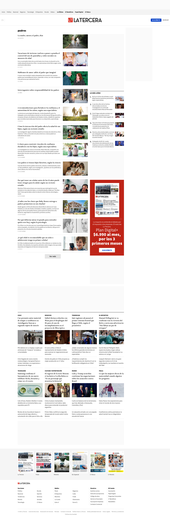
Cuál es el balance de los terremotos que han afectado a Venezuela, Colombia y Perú (84, 403)
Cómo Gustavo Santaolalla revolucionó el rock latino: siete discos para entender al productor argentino (56, 404)
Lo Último (60, 12)
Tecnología (30, 12)
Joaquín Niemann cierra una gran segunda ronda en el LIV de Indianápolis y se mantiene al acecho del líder (111, 362)
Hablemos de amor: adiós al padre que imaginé (37, 72)
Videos (53, 12)
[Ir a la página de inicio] (85, 20)
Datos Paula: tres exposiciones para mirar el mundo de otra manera (110, 402)
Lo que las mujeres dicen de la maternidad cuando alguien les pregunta (111, 376)
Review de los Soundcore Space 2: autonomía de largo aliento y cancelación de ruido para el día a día (30, 414)
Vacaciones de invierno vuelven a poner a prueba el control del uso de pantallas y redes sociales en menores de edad (39, 56)
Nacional (15, 12)
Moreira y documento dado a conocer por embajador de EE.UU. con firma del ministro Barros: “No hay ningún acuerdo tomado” (103, 134)
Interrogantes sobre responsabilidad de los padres (38, 90)
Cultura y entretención (53, 371)
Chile (19, 315)
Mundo (47, 12)
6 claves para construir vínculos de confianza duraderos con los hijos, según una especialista (37, 145)
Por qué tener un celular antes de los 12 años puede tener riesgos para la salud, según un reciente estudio (38, 183)
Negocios (23, 12)
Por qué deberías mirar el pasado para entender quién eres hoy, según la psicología (37, 221)
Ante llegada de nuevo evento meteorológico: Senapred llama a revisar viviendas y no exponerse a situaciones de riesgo (29, 362)
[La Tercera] (26, 473)
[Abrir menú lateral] (3, 20)
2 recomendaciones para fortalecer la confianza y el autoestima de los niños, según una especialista (39, 109)
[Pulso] (44, 473)
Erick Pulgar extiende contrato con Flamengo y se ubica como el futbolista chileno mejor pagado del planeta (102, 116)
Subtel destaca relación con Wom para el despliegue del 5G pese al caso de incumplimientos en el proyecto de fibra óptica (56, 323)
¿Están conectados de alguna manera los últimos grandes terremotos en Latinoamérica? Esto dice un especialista (84, 351)
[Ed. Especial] (80, 473)
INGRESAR (166, 20)
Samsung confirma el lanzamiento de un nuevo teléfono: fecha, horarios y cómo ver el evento (28, 377)
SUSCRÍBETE (107, 250)
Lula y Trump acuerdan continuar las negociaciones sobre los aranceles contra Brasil (83, 377)
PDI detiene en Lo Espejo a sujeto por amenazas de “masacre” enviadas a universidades (30, 350)
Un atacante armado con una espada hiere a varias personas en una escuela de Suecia (84, 414)
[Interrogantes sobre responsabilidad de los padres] (75, 96)
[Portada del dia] (107, 216)
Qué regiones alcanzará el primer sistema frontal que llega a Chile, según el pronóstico (83, 322)
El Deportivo (39, 12)
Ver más (52, 256)
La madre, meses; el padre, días (30, 36)
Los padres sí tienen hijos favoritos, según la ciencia (39, 163)
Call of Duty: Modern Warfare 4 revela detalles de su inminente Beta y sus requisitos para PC (30, 403)
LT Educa (87, 12)
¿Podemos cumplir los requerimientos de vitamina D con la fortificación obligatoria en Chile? (84, 361)
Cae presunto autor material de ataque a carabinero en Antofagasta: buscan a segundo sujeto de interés (29, 322)
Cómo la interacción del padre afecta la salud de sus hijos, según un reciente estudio (39, 128)
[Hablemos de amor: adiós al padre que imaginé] (75, 78)
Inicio (3, 12)
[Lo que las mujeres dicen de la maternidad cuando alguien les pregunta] (111, 390)
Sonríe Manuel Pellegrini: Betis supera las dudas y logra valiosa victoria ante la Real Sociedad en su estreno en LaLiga (111, 351)
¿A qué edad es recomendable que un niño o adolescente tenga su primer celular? (35, 239)
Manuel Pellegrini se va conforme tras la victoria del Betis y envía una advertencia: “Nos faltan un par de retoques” (111, 323)
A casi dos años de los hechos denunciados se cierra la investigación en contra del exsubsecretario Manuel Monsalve (102, 106)
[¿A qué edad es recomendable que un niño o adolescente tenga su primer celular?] (75, 243)
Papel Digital (79, 12)
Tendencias (76, 315)
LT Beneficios (69, 12)
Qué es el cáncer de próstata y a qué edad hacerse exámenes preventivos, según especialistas (103, 98)
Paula (101, 371)
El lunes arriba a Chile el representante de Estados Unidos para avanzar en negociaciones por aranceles (56, 351)
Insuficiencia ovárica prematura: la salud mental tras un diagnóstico (110, 413)
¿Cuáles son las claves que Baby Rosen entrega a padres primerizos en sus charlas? (37, 203)
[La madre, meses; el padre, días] (75, 41)
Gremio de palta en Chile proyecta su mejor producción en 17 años (57, 360)
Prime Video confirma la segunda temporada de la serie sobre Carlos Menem (56, 414)
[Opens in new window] (62, 473)
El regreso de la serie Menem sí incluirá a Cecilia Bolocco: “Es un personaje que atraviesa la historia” (57, 377)
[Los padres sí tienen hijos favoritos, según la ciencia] (75, 169)
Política (9, 12)
